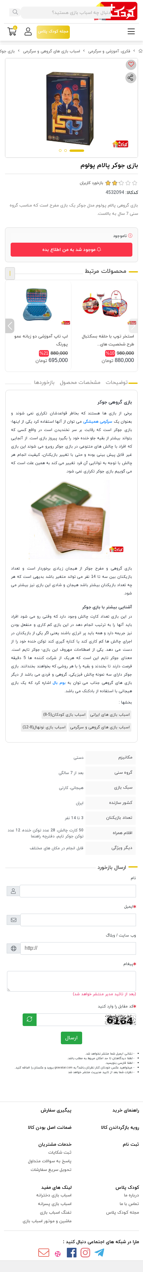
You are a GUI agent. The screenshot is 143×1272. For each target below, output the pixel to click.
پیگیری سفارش (56, 1110)
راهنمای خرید (125, 1110)
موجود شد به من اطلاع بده (69, 250)
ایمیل (128, 906)
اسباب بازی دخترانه (54, 1195)
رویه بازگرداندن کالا (120, 1127)
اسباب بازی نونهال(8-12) (44, 727)
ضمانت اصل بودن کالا (50, 1127)
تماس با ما (129, 1204)
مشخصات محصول (80, 382)
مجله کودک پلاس (122, 1213)
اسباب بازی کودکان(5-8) (64, 714)
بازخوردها (44, 382)
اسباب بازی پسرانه (55, 1204)
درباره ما (131, 1195)
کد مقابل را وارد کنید (115, 1006)
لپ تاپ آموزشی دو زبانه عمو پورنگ (41, 340)
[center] (15, 13)
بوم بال (59, 683)
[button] (133, 326)
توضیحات (117, 382)
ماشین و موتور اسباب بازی (47, 1221)
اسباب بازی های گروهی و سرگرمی (51, 51)
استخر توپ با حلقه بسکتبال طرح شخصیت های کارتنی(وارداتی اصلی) (108, 340)
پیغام (128, 964)
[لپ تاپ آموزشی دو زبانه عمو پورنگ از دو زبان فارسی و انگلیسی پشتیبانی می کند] (38, 305)
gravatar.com (63, 1067)
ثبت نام (131, 1144)
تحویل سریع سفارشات (51, 1170)
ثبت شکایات (60, 1153)
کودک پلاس (127, 1187)
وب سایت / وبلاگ (121, 935)
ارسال (71, 1038)
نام (133, 878)
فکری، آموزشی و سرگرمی (109, 51)
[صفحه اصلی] (140, 51)
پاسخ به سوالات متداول (50, 1161)
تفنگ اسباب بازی (56, 1213)
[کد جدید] (30, 1019)
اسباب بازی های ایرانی (110, 714)
